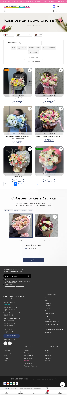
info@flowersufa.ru (9, 332)
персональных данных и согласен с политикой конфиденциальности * (18, 281)
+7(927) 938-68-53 (8, 320)
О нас (47, 298)
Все (13, 48)
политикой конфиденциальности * (14, 286)
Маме (47, 350)
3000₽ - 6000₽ (34, 48)
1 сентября (27, 361)
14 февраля (28, 353)
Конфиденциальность (52, 321)
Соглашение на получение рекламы (54, 331)
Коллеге (48, 361)
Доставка (48, 306)
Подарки (6, 350)
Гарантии (48, 316)
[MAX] (54, 6)
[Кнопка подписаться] (28, 276)
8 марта (26, 350)
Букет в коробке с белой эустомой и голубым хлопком (18, 137)
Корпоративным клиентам (54, 319)
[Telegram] (46, 6)
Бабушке (48, 355)
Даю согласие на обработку (18, 281)
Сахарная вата (49, 98)
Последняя (37, 184)
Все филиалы (7, 304)
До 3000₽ (22, 48)
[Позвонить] (62, 6)
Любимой (48, 353)
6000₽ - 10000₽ (49, 48)
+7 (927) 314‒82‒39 (9, 310)
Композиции (7, 353)
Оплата (47, 308)
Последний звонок (30, 366)
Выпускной (28, 363)
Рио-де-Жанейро (17, 98)
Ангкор (49, 176)
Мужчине (48, 358)
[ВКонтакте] (50, 6)
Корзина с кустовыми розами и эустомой (49, 136)
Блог (46, 300)
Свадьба (6, 361)
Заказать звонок (11, 335)
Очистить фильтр (33, 61)
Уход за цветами (50, 327)
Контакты (48, 303)
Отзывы (47, 311)
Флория (6, 388)
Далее (33, 260)
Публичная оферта (51, 324)
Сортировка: (12, 42)
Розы (5, 355)
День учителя (28, 358)
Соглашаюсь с (14, 285)
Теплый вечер (18, 176)
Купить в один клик (18, 95)
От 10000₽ (33, 52)
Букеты (5, 358)
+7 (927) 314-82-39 (8, 329)
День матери (28, 355)
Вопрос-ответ (49, 313)
